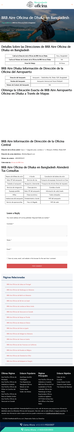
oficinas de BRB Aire (17, 162)
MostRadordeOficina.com (16, 419)
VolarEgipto (23, 379)
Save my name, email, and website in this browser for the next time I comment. (32, 258)
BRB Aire (9, 23)
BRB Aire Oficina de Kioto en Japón (18, 328)
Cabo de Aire (61, 377)
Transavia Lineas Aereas (64, 384)
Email (9, 249)
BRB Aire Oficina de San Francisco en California (21, 345)
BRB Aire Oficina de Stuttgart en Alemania (20, 334)
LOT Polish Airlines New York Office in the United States (45, 401)
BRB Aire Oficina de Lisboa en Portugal (19, 284)
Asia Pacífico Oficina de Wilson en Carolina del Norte (8, 389)
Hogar (3, 23)
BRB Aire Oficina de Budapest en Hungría (19, 361)
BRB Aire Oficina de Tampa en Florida (18, 317)
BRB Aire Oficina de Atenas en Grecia (18, 323)
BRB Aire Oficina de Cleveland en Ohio (19, 356)
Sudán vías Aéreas (25, 392)
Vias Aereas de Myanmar (64, 387)
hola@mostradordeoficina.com (55, 413)
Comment (10, 224)
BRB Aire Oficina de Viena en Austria (18, 339)
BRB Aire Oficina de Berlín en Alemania (19, 295)
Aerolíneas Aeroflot (26, 377)
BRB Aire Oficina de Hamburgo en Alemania (20, 290)
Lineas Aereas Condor (63, 382)
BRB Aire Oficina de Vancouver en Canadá (20, 312)
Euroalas (59, 379)
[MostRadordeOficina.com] (37, 4)
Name (9, 240)
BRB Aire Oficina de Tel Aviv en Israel (18, 301)
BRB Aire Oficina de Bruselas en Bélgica (19, 350)
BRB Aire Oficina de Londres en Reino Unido (20, 306)
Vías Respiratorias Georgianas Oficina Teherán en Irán (26, 384)
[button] (72, 4)
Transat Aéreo (24, 389)
